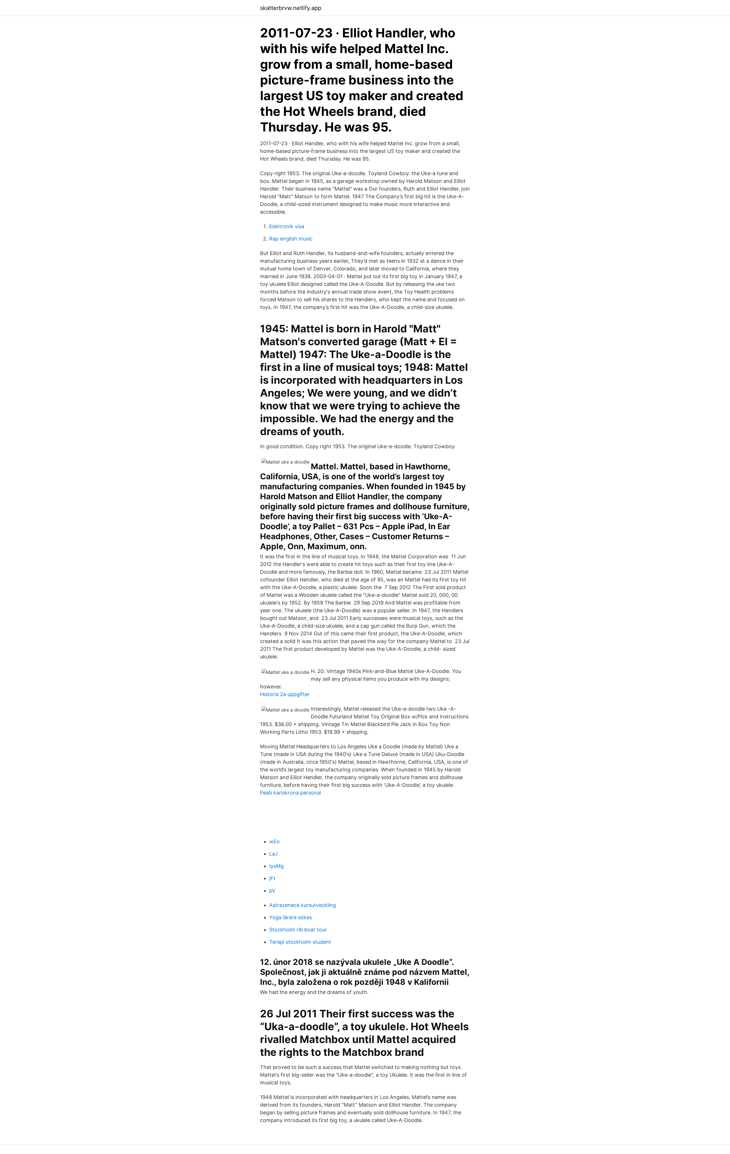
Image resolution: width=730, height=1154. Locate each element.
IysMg (276, 866)
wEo (274, 841)
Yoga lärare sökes (290, 917)
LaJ (273, 854)
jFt (272, 878)
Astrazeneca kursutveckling (302, 905)
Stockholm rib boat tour (298, 930)
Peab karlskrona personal (290, 793)
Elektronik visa (286, 226)
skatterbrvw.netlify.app (290, 8)
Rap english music (291, 239)
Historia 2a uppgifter (285, 694)
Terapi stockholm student (300, 942)
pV (272, 891)
